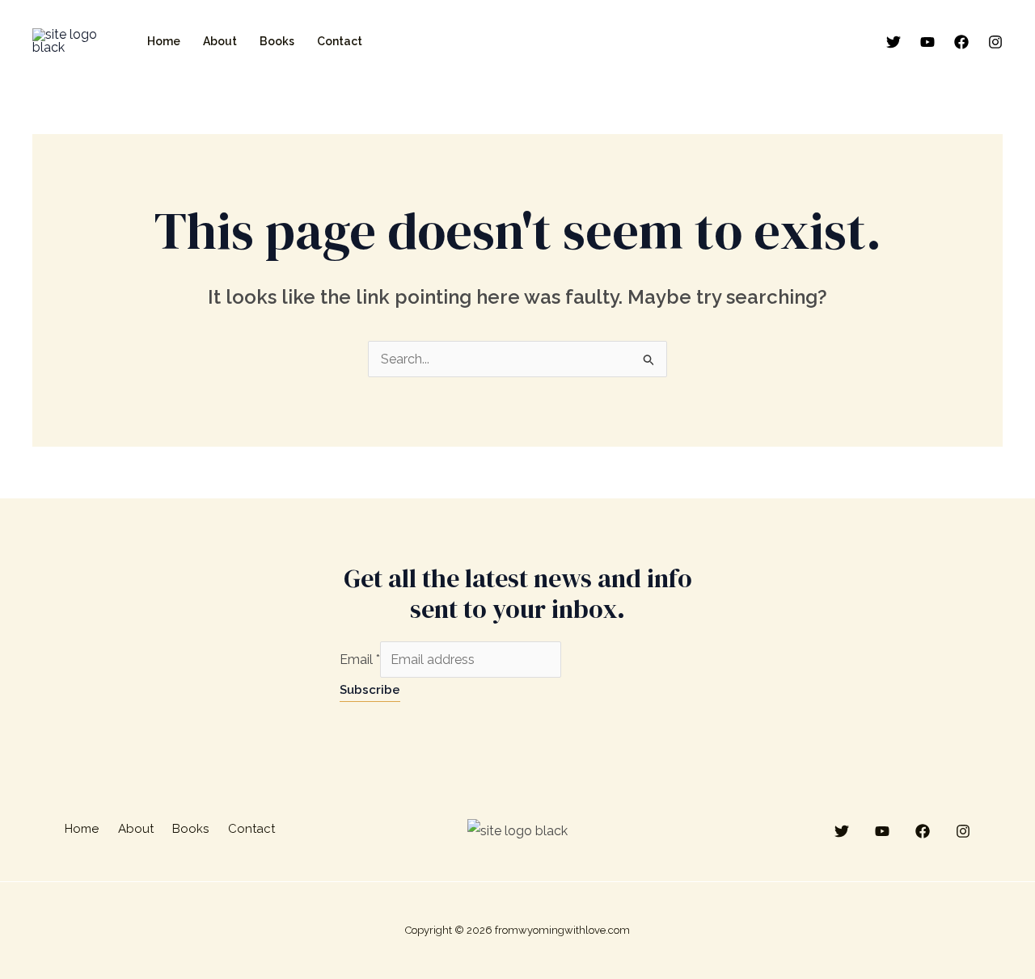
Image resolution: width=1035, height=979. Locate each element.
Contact (339, 41)
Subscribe (370, 690)
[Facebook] (961, 42)
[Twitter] (893, 42)
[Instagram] (995, 42)
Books (277, 41)
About (220, 41)
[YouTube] (927, 42)
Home (163, 41)
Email (360, 659)
